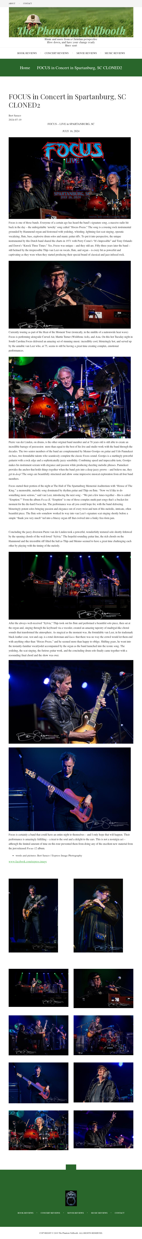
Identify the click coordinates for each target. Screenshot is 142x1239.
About (12, 3)
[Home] (71, 22)
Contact (27, 3)
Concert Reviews (57, 53)
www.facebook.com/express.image (28, 861)
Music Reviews (115, 53)
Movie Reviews (87, 53)
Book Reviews (27, 53)
